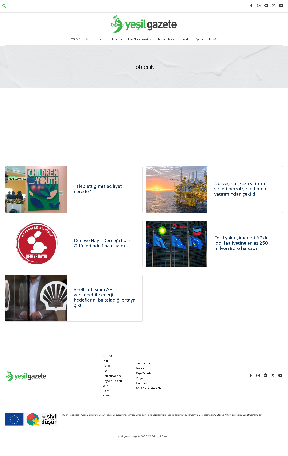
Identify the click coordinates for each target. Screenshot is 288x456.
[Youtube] (281, 5)
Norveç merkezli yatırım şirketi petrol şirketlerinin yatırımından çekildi (241, 189)
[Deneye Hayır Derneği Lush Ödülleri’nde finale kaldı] (36, 244)
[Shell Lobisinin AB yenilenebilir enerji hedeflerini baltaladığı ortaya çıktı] (36, 298)
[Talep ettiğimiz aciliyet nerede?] (36, 189)
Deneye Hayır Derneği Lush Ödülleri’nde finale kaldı (102, 243)
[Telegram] (266, 5)
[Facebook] (251, 5)
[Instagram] (258, 5)
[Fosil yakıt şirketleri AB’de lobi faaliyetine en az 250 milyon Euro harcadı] (176, 244)
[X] (273, 5)
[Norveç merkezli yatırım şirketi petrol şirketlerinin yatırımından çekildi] (176, 189)
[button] (4, 6)
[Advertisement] (144, 119)
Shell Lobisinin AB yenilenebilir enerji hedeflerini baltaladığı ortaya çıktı (104, 297)
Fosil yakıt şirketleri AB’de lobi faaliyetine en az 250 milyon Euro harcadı (241, 243)
